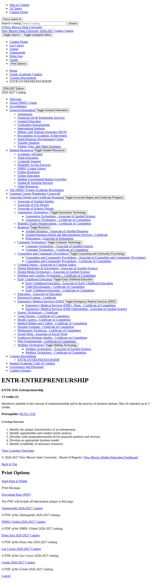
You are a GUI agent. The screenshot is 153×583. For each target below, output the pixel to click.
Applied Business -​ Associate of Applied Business (57, 231)
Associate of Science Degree (36, 208)
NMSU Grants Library (32, 168)
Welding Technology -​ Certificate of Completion (56, 352)
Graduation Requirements (34, 125)
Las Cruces (17, 45)
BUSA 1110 (27, 414)
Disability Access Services (34, 165)
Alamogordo (18, 52)
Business (23, 227)
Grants (14, 59)
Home (13, 70)
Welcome (15, 99)
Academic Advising (30, 154)
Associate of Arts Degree (33, 205)
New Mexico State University (20, 30)
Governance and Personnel (26, 367)
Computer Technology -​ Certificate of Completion (57, 249)
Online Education (29, 175)
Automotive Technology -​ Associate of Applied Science (60, 216)
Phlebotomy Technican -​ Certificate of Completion (49, 330)
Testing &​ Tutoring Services (35, 183)
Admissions (25, 114)
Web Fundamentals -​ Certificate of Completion (47, 341)
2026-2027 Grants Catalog (56, 30)
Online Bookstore (29, 172)
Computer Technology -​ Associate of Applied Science (59, 246)
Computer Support (29, 161)
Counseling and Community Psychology (43, 253)
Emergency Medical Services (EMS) (41, 301)
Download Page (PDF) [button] (16, 494)
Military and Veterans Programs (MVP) (42, 132)
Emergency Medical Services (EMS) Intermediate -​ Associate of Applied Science (76, 309)
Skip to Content (19, 5)
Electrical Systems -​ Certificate (37, 297)
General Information (22, 110)
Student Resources (21, 150)
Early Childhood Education (35, 279)
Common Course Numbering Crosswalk (35, 193)
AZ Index (16, 8)
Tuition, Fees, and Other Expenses (39, 146)
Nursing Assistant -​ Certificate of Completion (46, 327)
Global (14, 49)
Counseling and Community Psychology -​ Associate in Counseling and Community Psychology (86, 257)
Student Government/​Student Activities (42, 179)
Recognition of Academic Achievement (42, 135)
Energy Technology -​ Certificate (38, 312)
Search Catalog (11, 23)
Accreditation (18, 106)
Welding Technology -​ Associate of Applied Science (58, 349)
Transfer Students (28, 142)
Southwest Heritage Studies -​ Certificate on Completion (52, 337)
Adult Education (28, 157)
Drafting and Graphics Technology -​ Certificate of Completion (57, 275)
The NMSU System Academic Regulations (37, 190)
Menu (37, 34)
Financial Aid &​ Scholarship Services (41, 117)
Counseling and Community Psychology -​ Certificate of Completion (68, 261)
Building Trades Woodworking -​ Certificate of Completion (54, 223)
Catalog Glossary (20, 370)
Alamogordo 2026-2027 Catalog (22, 508)
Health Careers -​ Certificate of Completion (44, 319)
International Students (31, 128)
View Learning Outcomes (18, 450)
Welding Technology (31, 345)
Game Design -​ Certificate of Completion (43, 316)
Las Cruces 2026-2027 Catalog (21, 549)
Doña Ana (16, 56)
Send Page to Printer (14, 481)
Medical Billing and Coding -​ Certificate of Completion (52, 323)
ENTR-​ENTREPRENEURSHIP (39, 359)
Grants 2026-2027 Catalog (18, 562)
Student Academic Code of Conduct (32, 363)
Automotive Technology (33, 212)
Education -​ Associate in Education (40, 294)
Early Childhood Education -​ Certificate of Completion (60, 290)
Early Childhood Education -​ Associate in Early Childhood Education (69, 283)
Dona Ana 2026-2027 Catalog (21, 535)
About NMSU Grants (23, 102)
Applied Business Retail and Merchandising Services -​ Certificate (67, 235)
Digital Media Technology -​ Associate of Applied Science (54, 272)
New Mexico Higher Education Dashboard (111, 457)
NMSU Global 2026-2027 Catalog (23, 521)
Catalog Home (19, 12)
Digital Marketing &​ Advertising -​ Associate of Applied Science (58, 268)
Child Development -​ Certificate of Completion (55, 287)
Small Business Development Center (41, 139)
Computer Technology (32, 242)
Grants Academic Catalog (26, 74)
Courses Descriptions (23, 78)
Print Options (18, 63)
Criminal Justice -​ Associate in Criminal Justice (47, 264)
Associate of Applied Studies (36, 201)
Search (73, 23)
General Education (29, 121)
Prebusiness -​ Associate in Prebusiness (50, 238)
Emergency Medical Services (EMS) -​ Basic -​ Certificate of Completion (71, 305)
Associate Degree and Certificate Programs (37, 197)
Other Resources (28, 186)
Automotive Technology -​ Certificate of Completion (58, 220)
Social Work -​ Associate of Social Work (42, 334)
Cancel (6, 576)
